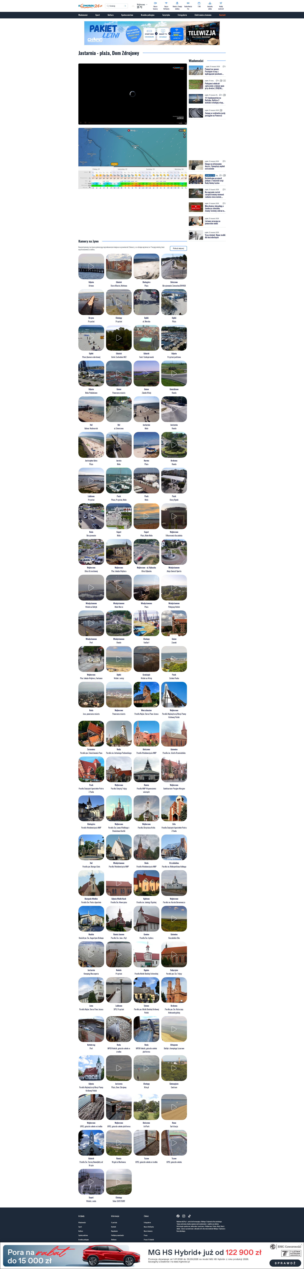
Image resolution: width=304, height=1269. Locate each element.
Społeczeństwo (127, 15)
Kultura (111, 15)
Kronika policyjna (147, 15)
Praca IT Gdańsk (149, 1239)
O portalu (114, 1222)
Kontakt (222, 15)
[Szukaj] (125, 6)
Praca (145, 1235)
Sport (97, 15)
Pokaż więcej (178, 248)
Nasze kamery (148, 1231)
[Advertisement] (132, 219)
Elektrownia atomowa (203, 15)
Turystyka (166, 15)
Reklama (113, 1239)
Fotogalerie (182, 15)
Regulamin (114, 1231)
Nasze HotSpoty (149, 1227)
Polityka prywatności (117, 1235)
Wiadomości (83, 15)
